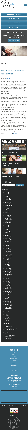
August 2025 (8, 206)
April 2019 (7, 315)
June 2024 (7, 226)
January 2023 (8, 251)
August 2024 (8, 224)
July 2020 (7, 294)
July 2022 (7, 259)
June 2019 (7, 313)
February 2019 (8, 318)
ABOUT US (14, 354)
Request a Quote (14, 15)
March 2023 (7, 248)
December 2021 (8, 269)
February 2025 (8, 215)
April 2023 (7, 247)
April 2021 (7, 281)
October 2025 (8, 203)
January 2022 (8, 268)
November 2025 (8, 202)
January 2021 (7, 285)
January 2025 (8, 216)
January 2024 (8, 234)
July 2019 (7, 311)
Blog (14, 362)
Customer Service (14, 358)
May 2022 (7, 262)
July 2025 (7, 208)
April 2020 (7, 298)
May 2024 (7, 228)
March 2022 (7, 265)
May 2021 (7, 280)
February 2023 (8, 249)
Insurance (7, 332)
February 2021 (8, 284)
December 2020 (8, 287)
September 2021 (8, 274)
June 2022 (7, 261)
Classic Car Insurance (10, 329)
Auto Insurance (8, 326)
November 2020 (8, 288)
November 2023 (8, 236)
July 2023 (7, 242)
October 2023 (8, 238)
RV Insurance (7, 134)
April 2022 (7, 264)
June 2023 (7, 244)
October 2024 (8, 221)
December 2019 (8, 304)
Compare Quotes (14, 360)
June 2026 (7, 193)
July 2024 (7, 225)
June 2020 (7, 295)
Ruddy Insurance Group (20, 134)
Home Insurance (8, 331)
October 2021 (8, 272)
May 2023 (7, 245)
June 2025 (7, 209)
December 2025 (8, 201)
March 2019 (7, 317)
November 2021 (8, 271)
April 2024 (7, 229)
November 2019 (8, 305)
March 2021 (7, 282)
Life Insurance (8, 333)
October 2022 (8, 255)
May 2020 (7, 297)
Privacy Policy (14, 366)
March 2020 (7, 300)
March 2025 (7, 214)
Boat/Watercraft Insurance (11, 328)
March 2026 (7, 198)
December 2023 (8, 235)
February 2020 (8, 301)
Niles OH (14, 134)
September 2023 (8, 239)
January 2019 (8, 320)
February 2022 (8, 267)
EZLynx (23, 405)
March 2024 (7, 231)
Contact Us (14, 364)
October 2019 (8, 307)
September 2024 (8, 222)
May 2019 (7, 314)
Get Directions (14, 40)
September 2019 (8, 308)
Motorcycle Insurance (10, 335)
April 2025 (7, 212)
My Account (14, 27)
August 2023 (8, 241)
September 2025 (8, 205)
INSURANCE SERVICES (14, 356)
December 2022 (8, 252)
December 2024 (8, 218)
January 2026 (8, 199)
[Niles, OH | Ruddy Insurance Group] (7, 4)
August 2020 (8, 292)
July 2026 (7, 192)
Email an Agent (14, 23)
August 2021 (7, 275)
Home (14, 352)
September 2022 (8, 257)
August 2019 (7, 310)
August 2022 (8, 258)
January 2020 (8, 303)
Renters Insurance (9, 336)
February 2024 (8, 232)
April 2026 (7, 196)
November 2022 (8, 254)
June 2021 (7, 278)
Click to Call (14, 19)
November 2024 (8, 219)
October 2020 (8, 290)
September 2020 (8, 291)
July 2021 (7, 277)
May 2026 (7, 195)
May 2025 (7, 211)
